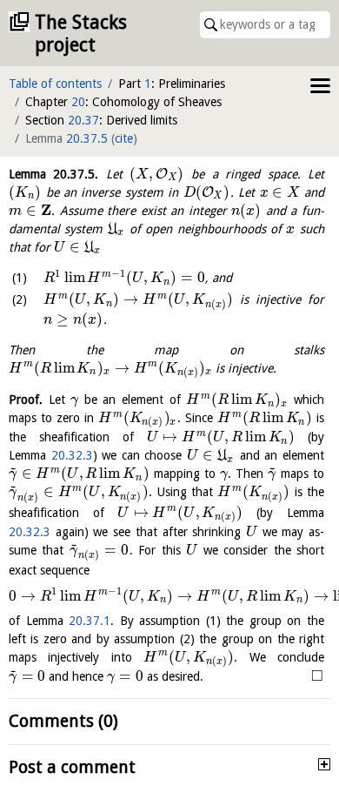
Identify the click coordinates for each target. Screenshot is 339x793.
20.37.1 (89, 621)
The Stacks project (81, 33)
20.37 (83, 120)
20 (78, 102)
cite (124, 138)
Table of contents (55, 84)
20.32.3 (72, 455)
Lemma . (53, 174)
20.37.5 (87, 138)
